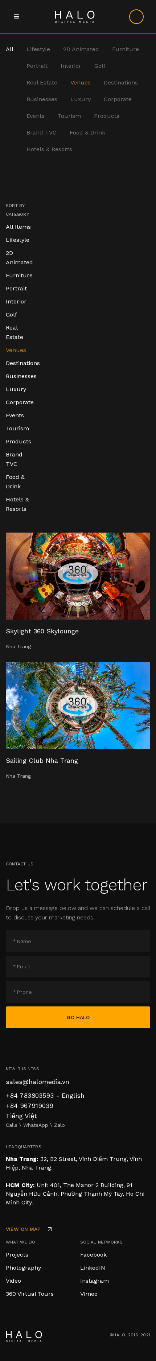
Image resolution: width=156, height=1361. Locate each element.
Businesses (41, 99)
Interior (71, 65)
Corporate (118, 99)
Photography (23, 1267)
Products (106, 115)
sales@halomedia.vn (37, 1081)
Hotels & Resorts (49, 149)
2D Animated (81, 49)
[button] (17, 17)
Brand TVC (41, 132)
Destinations (121, 82)
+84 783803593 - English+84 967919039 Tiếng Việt (45, 1106)
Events (35, 115)
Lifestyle (38, 49)
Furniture (125, 49)
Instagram (94, 1280)
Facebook (93, 1254)
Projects (17, 1254)
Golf (100, 65)
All (9, 49)
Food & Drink (87, 132)
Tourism (69, 115)
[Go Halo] (136, 16)
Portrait (37, 65)
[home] (73, 16)
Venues (80, 82)
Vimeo (89, 1293)
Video (13, 1280)
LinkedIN (92, 1267)
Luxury (80, 99)
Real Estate (41, 82)
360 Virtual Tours (30, 1293)
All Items (18, 226)
